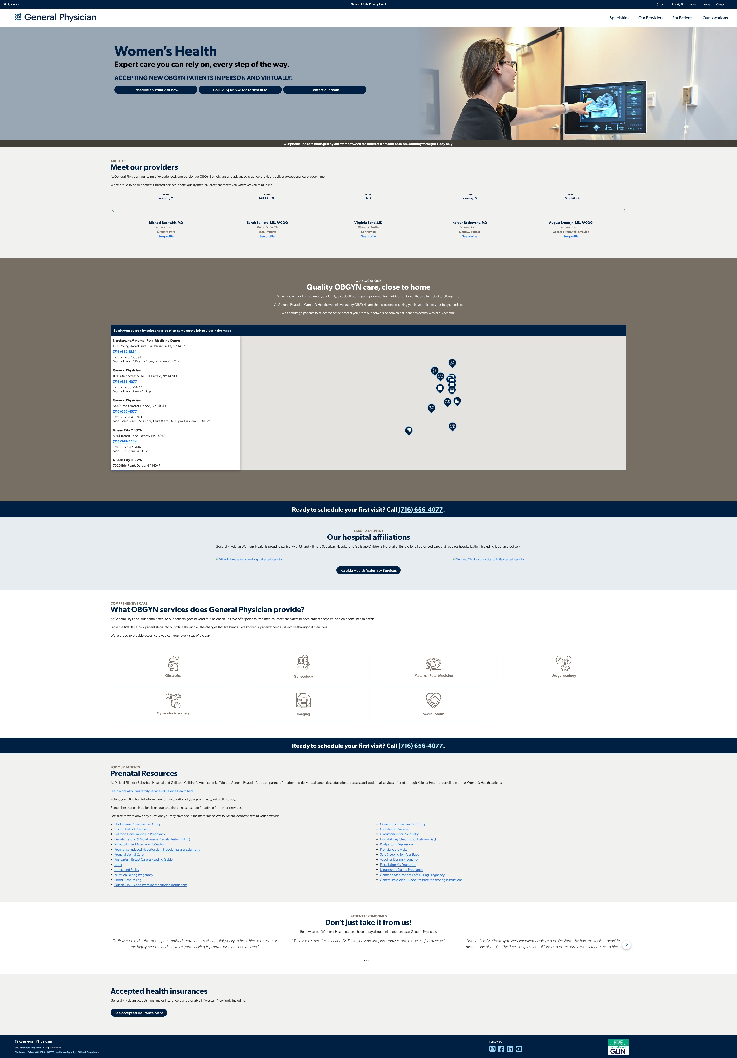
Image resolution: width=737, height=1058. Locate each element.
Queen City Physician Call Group (403, 824)
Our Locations (715, 17)
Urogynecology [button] (563, 675)
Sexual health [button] (433, 713)
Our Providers (650, 17)
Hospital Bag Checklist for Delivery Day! (408, 839)
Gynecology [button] (303, 676)
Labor (118, 864)
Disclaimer (20, 1052)
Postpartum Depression (396, 844)
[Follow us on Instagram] (493, 1050)
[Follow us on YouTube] (520, 1050)
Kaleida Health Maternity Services (368, 570)
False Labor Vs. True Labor (398, 864)
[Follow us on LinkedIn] (511, 1050)
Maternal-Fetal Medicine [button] (433, 675)
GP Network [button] (10, 4)
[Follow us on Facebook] (502, 1050)
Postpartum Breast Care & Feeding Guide (143, 859)
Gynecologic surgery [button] (173, 713)
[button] (175, 351)
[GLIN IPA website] (618, 1046)
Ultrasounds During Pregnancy (401, 869)
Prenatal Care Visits (393, 849)
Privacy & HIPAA (36, 1052)
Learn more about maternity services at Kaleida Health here (152, 791)
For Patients (682, 17)
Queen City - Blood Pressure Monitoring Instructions (150, 884)
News (706, 4)
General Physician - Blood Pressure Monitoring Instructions (421, 879)
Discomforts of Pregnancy (132, 829)
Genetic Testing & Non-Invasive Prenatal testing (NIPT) (152, 839)
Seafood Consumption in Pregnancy (139, 834)
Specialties (619, 17)
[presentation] (112, 210)
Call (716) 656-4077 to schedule (240, 89)
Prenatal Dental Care (129, 854)
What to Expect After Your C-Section (140, 844)
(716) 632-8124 (124, 351)
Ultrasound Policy (126, 869)
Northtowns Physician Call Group (137, 824)
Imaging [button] (303, 713)
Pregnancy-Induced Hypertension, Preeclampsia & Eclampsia (157, 849)
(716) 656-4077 (125, 381)
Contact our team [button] (325, 89)
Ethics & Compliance (88, 1052)
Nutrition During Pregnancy (133, 874)
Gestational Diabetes (394, 829)
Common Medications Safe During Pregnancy (412, 874)
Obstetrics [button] (173, 675)
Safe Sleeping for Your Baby (399, 854)
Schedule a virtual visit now (155, 89)
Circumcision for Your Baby (399, 834)
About (693, 4)
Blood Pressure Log (127, 879)
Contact (720, 4)
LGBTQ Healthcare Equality (61, 1052)
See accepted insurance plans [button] (138, 1012)
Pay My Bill (678, 4)
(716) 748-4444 (125, 441)
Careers (661, 4)
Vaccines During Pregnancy (399, 859)
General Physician (31, 1047)
